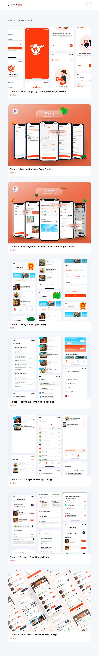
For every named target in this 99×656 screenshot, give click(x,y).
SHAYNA (14, 4)
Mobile (13, 95)
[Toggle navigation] (88, 4)
